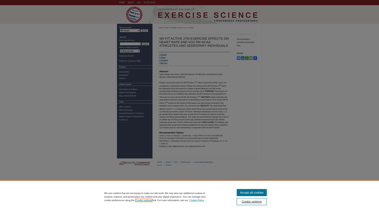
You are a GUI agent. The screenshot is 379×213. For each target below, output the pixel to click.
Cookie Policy (196, 200)
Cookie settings (144, 200)
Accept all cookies (252, 192)
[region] (189, 196)
